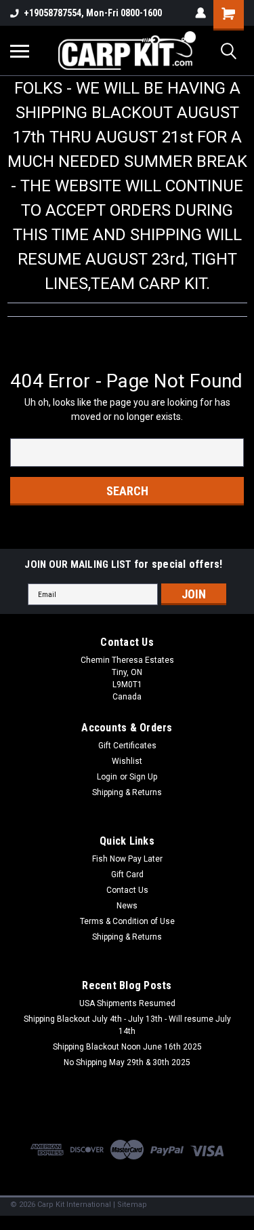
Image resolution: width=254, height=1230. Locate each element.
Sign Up (143, 777)
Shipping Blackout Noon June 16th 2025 (127, 1047)
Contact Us (127, 890)
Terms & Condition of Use (127, 921)
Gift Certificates (127, 745)
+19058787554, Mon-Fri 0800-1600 (93, 12)
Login (107, 777)
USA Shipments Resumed (127, 1003)
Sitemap (132, 1204)
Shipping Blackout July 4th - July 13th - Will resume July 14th (127, 1025)
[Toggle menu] (19, 50)
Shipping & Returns (127, 792)
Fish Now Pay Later (127, 859)
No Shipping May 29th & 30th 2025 (127, 1062)
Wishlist (127, 761)
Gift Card (127, 874)
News (127, 905)
